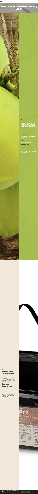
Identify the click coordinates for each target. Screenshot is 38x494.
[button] (34, 1)
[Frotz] (2, 1)
